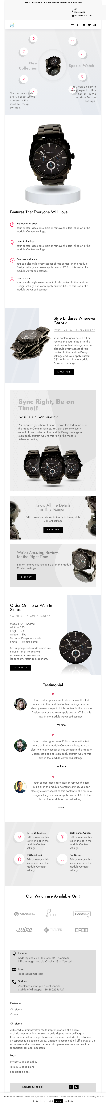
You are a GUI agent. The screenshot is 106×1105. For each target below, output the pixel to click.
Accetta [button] (58, 1101)
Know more (64, 371)
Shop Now (53, 529)
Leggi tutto (68, 1101)
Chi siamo (16, 1010)
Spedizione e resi (20, 1072)
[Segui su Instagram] (76, 1087)
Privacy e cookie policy (23, 1062)
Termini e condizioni (22, 1067)
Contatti (14, 1014)
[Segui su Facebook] (71, 1087)
